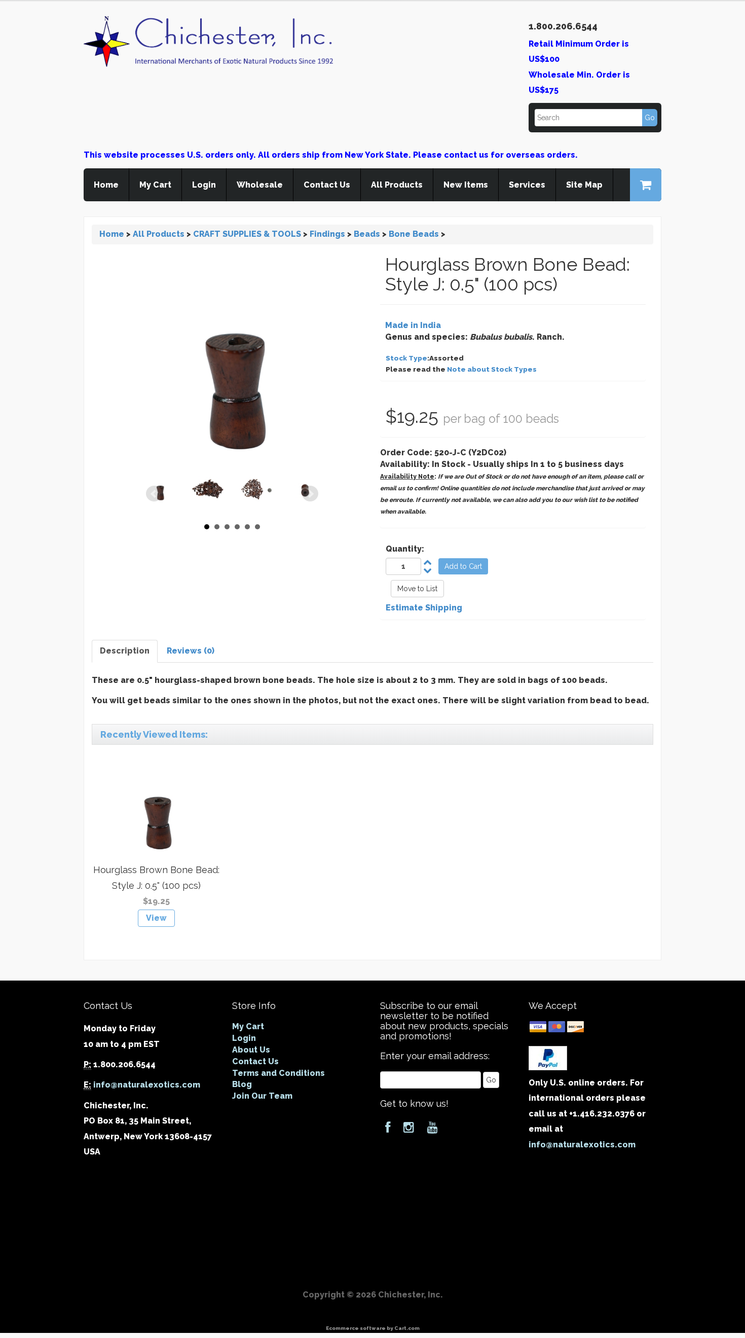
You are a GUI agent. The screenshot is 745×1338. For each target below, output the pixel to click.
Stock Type (406, 358)
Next (310, 494)
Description (125, 651)
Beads (367, 234)
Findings (327, 234)
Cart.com (407, 1328)
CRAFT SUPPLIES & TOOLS (247, 234)
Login (204, 185)
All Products (397, 185)
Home (106, 185)
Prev (154, 494)
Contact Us (327, 185)
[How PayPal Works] (548, 1057)
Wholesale (260, 185)
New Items (465, 185)
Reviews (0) (190, 651)
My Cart (155, 185)
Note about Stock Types (492, 369)
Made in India (413, 325)
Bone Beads (414, 234)
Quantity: (405, 549)
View (156, 918)
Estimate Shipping (424, 607)
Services (527, 185)
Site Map (584, 185)
